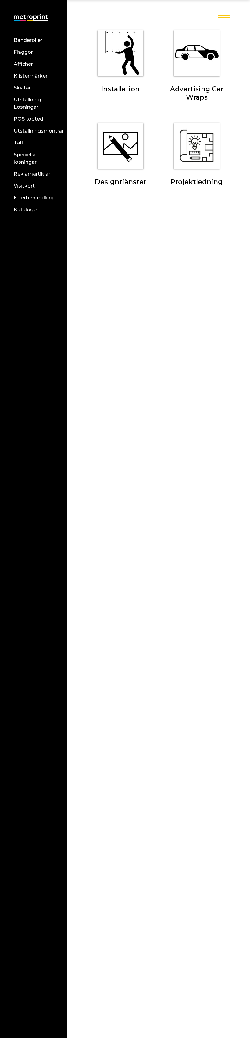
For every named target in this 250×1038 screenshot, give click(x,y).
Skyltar (22, 88)
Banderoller (28, 40)
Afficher (23, 64)
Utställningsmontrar (39, 131)
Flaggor (23, 52)
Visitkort (24, 186)
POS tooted (28, 119)
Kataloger (26, 210)
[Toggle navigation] (224, 18)
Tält (18, 143)
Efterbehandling (34, 198)
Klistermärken (31, 76)
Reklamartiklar (32, 174)
